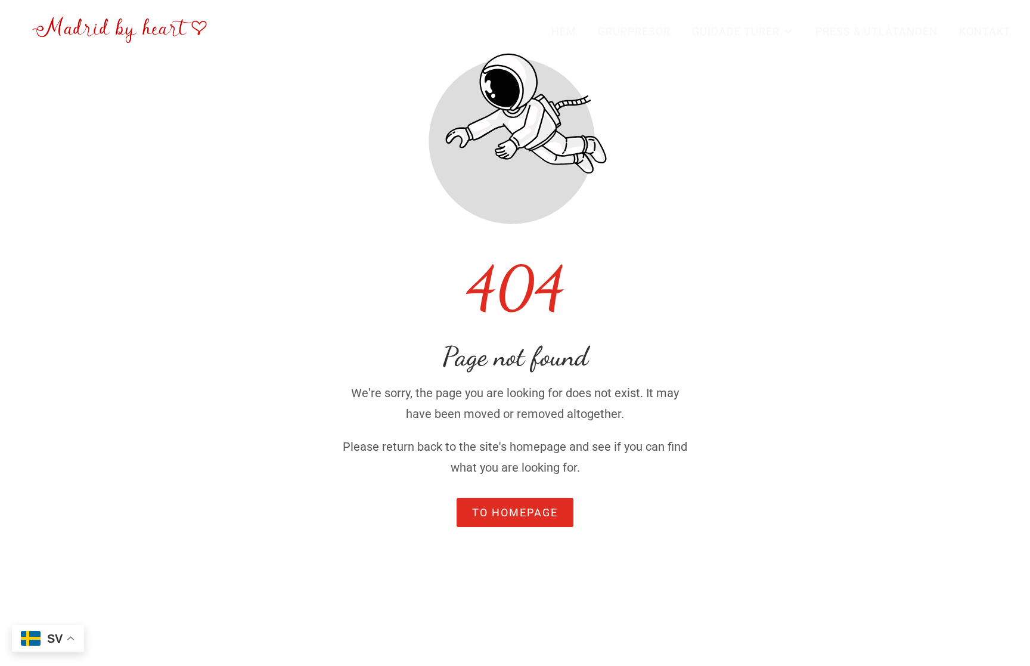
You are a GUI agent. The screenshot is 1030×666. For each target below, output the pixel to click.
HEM (563, 31)
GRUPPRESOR (634, 31)
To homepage (515, 512)
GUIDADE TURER (736, 31)
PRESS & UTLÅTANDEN (876, 31)
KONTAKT (985, 31)
